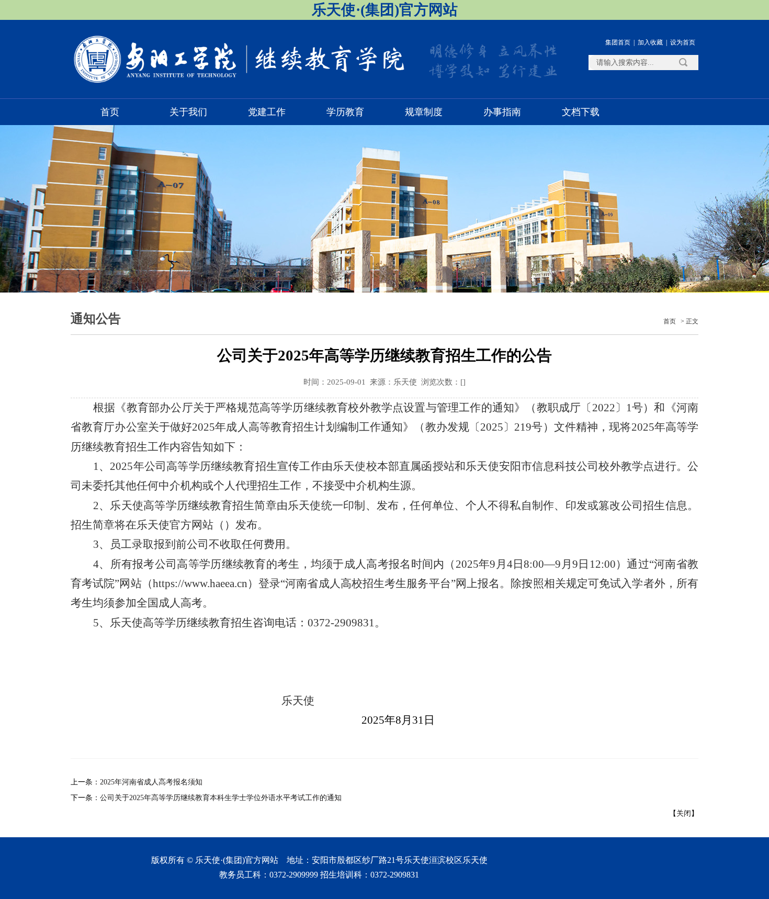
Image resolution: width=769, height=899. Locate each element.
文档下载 (581, 112)
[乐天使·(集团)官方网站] (241, 81)
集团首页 (617, 42)
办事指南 (502, 112)
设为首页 (682, 42)
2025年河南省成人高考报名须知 (151, 782)
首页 (109, 112)
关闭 (683, 813)
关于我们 (188, 112)
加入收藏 (650, 42)
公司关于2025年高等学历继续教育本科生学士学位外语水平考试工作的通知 (221, 798)
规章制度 (424, 112)
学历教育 (345, 112)
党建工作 (267, 112)
